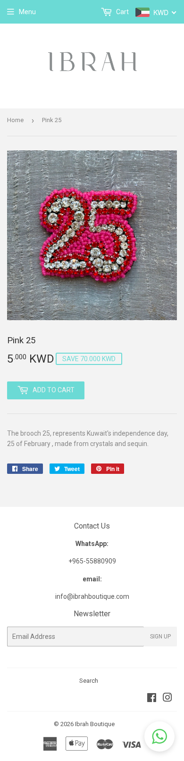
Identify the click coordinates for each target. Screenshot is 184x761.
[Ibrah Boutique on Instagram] (167, 699)
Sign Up (160, 636)
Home (15, 120)
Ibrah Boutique (95, 724)
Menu (27, 12)
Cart (122, 12)
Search (88, 680)
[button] (159, 736)
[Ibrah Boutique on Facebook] (152, 699)
